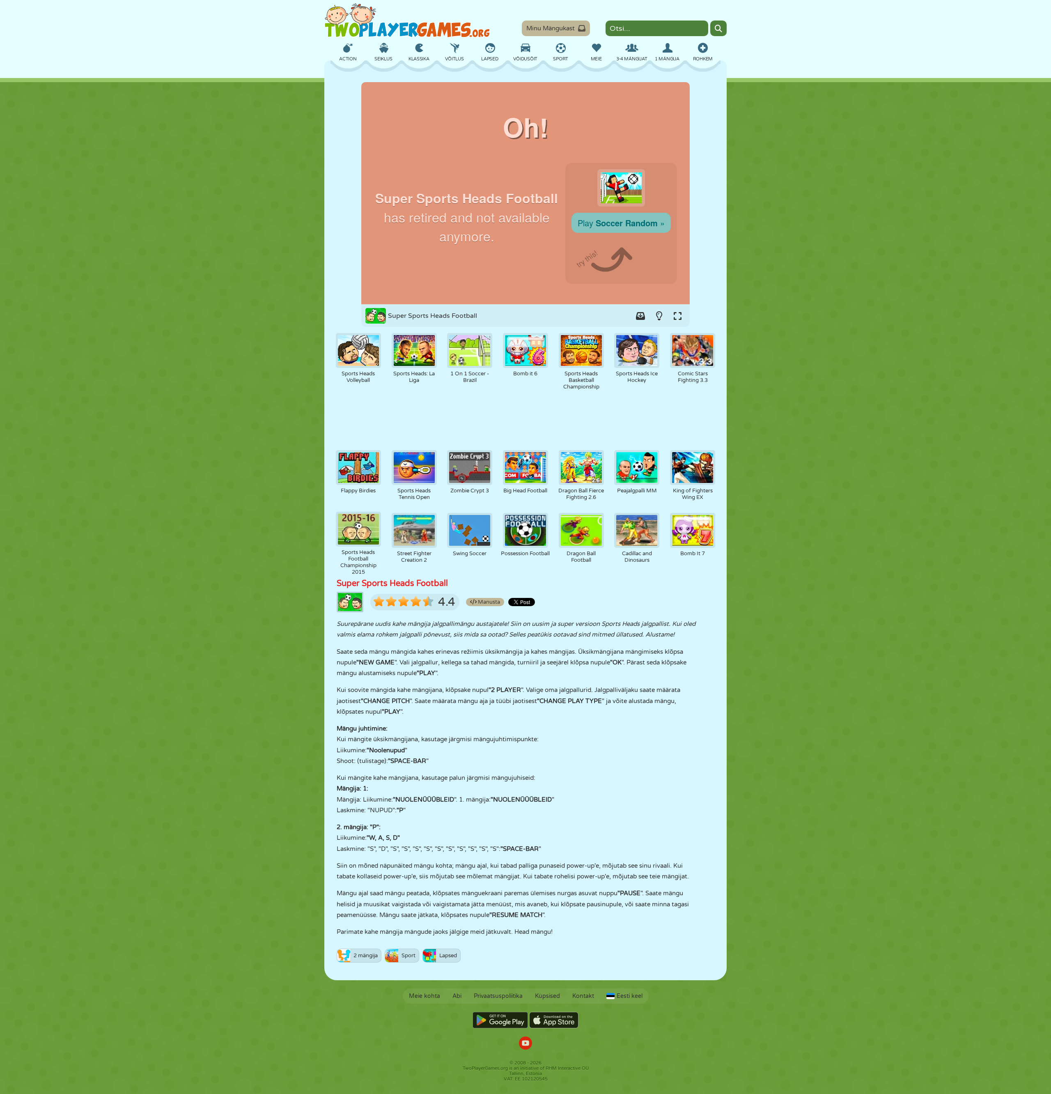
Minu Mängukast (550, 28)
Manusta (488, 602)
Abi (456, 996)
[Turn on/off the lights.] (659, 316)
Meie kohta (424, 996)
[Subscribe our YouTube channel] (525, 1044)
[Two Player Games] (407, 20)
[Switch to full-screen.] (677, 316)
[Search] (718, 28)
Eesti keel (630, 996)
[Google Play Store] (500, 1020)
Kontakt (583, 996)
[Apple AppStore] (553, 1020)
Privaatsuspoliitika (498, 996)
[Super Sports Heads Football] (525, 193)
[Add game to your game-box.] (640, 316)
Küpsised (547, 996)
